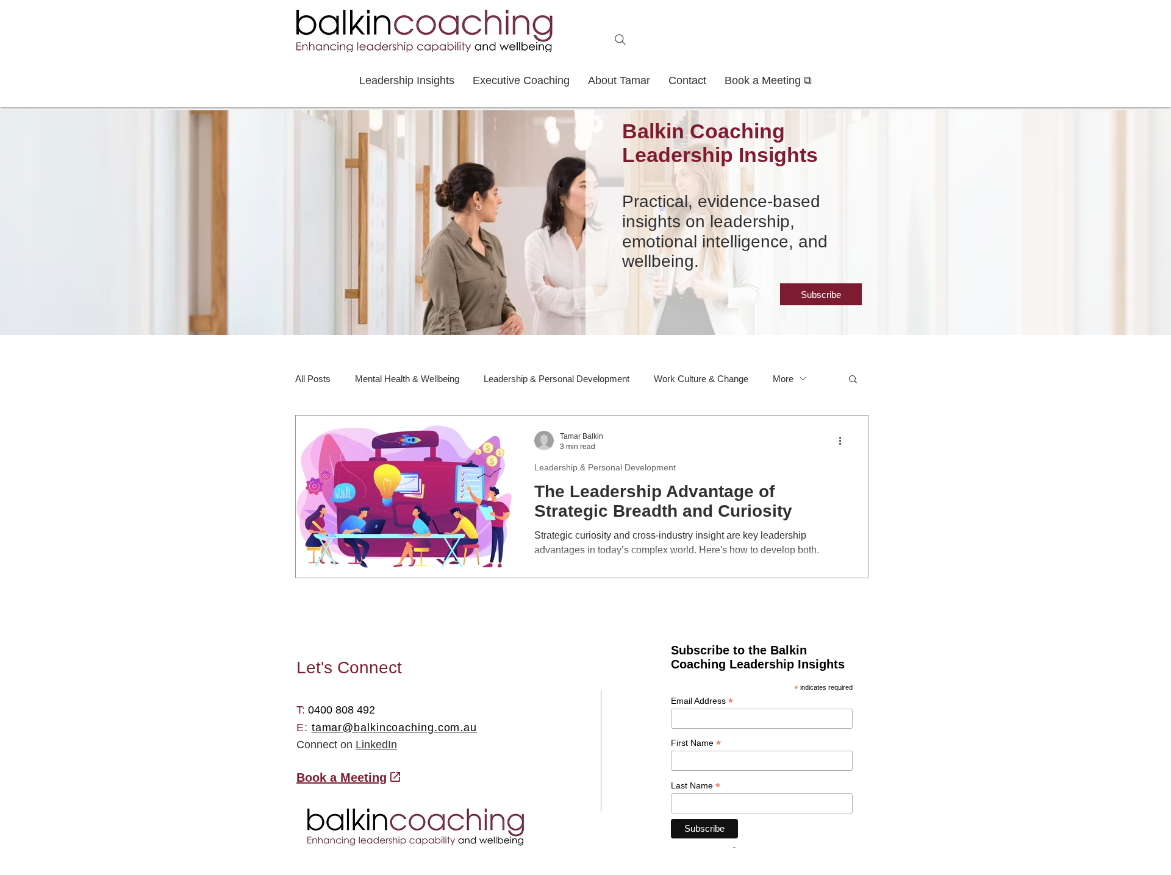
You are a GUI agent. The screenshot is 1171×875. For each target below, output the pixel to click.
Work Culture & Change (701, 379)
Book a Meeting (341, 777)
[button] (821, 294)
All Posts (313, 379)
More (783, 379)
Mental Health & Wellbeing (407, 379)
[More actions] (844, 440)
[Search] (620, 39)
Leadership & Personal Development (556, 379)
